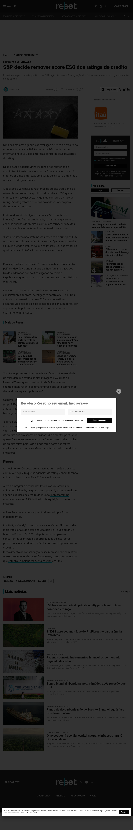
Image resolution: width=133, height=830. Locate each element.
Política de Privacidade (72, 428)
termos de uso (57, 421)
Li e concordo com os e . (59, 421)
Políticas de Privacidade (29, 813)
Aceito (124, 812)
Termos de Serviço (93, 428)
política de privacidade (74, 421)
